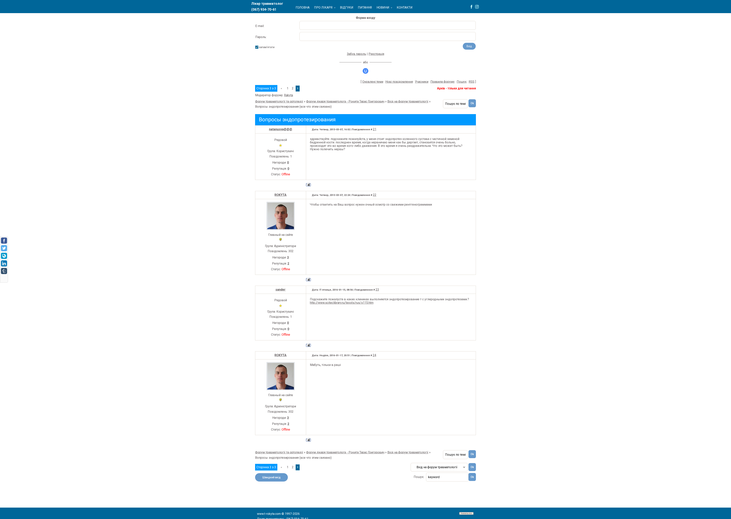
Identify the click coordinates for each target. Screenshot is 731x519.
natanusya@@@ (280, 129)
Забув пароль (356, 54)
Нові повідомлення (399, 81)
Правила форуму (442, 81)
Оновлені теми (372, 81)
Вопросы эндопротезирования (277, 106)
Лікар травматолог (267, 4)
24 (374, 355)
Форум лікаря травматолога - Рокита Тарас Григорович (345, 101)
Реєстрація (376, 54)
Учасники (421, 81)
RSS (471, 81)
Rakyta (288, 95)
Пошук (462, 81)
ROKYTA (280, 195)
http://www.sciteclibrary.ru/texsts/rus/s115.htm (341, 302)
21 (374, 129)
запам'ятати (267, 47)
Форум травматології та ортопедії (279, 101)
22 (374, 195)
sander (280, 289)
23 (377, 289)
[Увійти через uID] (365, 71)
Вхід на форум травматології (407, 101)
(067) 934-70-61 (263, 9)
